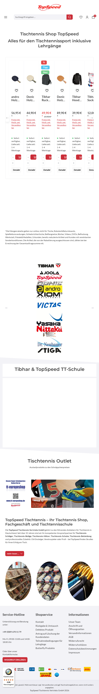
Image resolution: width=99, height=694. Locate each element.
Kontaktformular (10, 654)
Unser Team (74, 622)
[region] (49, 118)
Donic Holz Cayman (31, 98)
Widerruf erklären (78, 644)
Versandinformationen (80, 633)
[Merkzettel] (81, 17)
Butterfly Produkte (45, 648)
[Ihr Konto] (87, 17)
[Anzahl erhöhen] (12, 163)
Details (16, 170)
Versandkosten (48, 685)
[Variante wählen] (18, 157)
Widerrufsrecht (76, 641)
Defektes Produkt (44, 629)
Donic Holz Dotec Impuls (61, 98)
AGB (71, 637)
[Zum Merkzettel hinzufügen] (16, 90)
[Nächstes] (92, 118)
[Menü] (6, 17)
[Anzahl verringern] (13, 157)
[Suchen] (70, 17)
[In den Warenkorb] (49, 157)
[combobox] (40, 17)
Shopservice (44, 614)
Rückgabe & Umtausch (47, 625)
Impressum (74, 652)
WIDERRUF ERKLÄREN (15, 659)
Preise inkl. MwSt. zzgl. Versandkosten (16, 124)
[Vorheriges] (7, 118)
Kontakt (40, 622)
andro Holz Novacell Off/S (15, 98)
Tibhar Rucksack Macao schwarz (46, 98)
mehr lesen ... (13, 553)
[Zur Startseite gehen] (49, 7)
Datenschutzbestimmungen (83, 648)
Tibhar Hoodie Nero (77, 98)
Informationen (79, 614)
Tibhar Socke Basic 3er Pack (91, 98)
